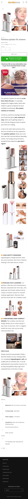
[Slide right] (16, 35)
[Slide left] (11, 35)
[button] (1, 2)
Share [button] (4, 448)
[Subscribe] (21, 490)
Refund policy (6, 478)
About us (5, 463)
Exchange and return (7, 472)
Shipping (7, 44)
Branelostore (11, 496)
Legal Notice (5, 481)
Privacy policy (6, 466)
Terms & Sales (6, 475)
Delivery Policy (6, 469)
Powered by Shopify (17, 496)
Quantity (2, 46)
